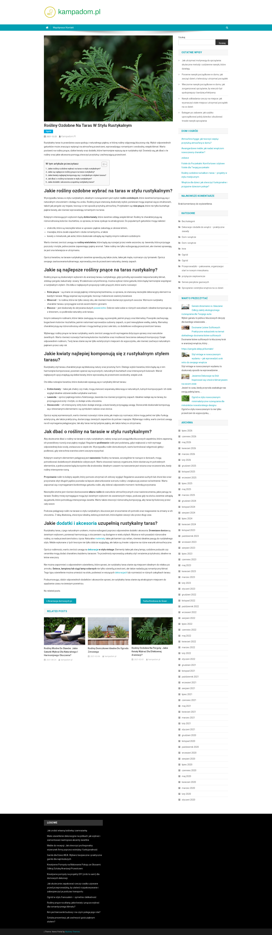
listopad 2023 (188, 530)
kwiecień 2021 (189, 712)
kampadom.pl (68, 136)
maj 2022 (186, 635)
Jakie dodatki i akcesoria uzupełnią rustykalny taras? (71, 182)
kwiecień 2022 (189, 641)
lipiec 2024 (187, 518)
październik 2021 (190, 676)
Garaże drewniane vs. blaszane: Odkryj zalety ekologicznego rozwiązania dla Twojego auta (202, 310)
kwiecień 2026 (189, 448)
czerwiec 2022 (189, 629)
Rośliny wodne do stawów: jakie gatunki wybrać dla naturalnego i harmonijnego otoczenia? (61, 652)
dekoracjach (121, 572)
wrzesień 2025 (189, 477)
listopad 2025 (188, 471)
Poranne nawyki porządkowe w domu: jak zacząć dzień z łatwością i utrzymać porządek (205, 76)
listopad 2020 (188, 741)
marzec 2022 (188, 647)
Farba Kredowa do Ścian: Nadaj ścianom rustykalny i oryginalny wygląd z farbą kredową (158, 601)
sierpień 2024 (188, 512)
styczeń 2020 (188, 799)
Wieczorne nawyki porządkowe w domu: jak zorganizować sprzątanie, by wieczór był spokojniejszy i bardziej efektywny (203, 88)
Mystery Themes (72, 932)
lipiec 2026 (187, 430)
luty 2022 (186, 653)
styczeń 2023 (188, 589)
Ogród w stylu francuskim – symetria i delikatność (71, 897)
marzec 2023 (188, 577)
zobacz (185, 158)
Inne (184, 248)
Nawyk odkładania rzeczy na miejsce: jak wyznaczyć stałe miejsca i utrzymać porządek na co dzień (205, 102)
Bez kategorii (188, 221)
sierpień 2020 (188, 758)
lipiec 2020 (187, 764)
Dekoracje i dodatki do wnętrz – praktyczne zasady (203, 229)
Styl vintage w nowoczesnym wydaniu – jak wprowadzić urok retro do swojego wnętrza (202, 358)
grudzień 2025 (189, 466)
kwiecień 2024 (189, 524)
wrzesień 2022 (189, 612)
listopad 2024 (188, 507)
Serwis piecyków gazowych (195, 282)
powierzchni (100, 308)
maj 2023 (186, 565)
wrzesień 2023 (189, 542)
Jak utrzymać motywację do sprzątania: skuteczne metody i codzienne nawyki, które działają (204, 64)
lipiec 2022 (187, 624)
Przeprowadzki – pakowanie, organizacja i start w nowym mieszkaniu (203, 268)
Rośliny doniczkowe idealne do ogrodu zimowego (108, 650)
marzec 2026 (188, 454)
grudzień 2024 (189, 501)
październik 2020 (190, 747)
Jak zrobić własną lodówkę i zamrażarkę (67, 830)
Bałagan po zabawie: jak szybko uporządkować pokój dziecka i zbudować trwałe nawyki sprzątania (202, 116)
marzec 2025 (188, 495)
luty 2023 (186, 583)
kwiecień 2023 (189, 571)
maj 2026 (186, 442)
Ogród (48, 131)
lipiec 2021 (187, 694)
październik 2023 (190, 536)
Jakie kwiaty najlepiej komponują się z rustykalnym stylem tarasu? (77, 175)
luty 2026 (186, 460)
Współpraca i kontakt (63, 27)
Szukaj (181, 37)
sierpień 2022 (188, 618)
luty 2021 (186, 723)
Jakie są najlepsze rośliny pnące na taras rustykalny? (71, 172)
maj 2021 (186, 706)
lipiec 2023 (187, 553)
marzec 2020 (188, 788)
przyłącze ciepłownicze (193, 276)
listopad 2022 (188, 600)
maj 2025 (186, 489)
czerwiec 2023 (189, 559)
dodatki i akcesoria (77, 523)
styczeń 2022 (188, 659)
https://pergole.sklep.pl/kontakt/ (197, 349)
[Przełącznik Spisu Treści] (102, 164)
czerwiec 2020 (189, 770)
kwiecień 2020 (189, 782)
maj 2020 (186, 776)
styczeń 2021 (188, 729)
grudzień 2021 (189, 665)
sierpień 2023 (188, 548)
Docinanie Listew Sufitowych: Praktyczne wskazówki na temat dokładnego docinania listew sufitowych (202, 331)
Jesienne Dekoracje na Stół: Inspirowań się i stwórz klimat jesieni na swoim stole (204, 380)
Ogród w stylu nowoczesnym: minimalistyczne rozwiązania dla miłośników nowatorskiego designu (202, 401)
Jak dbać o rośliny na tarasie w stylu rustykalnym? (70, 179)
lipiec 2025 (187, 483)
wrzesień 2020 (189, 752)
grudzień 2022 (189, 594)
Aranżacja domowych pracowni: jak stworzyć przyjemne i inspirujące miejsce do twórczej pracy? (62, 601)
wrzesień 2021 (189, 682)
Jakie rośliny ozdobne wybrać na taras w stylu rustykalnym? (74, 168)
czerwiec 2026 (189, 436)
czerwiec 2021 (189, 700)
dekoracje (93, 549)
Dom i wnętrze (189, 237)
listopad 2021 (188, 671)
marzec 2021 (188, 717)
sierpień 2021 (188, 688)
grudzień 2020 (189, 735)
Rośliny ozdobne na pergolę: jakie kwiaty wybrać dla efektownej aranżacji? (150, 651)
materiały (100, 538)
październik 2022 (190, 606)
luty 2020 (186, 794)
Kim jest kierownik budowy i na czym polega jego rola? (73, 912)
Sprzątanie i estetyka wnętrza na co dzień (202, 288)
